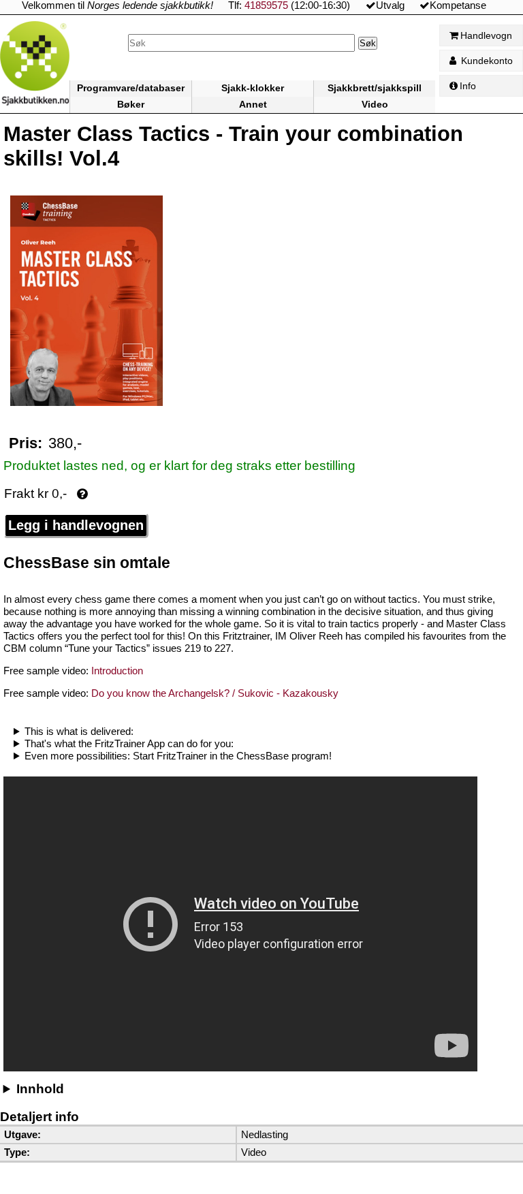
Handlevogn (486, 35)
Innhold (40, 1089)
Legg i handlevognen (76, 525)
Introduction (116, 670)
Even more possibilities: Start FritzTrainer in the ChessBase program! (178, 755)
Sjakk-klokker (252, 87)
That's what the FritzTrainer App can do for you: (129, 743)
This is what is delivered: (79, 731)
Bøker (130, 104)
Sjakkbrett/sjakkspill (375, 87)
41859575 (266, 5)
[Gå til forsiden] (34, 67)
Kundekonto (485, 60)
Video (375, 104)
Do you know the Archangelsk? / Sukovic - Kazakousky (213, 693)
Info (468, 85)
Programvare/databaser (131, 87)
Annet (253, 104)
